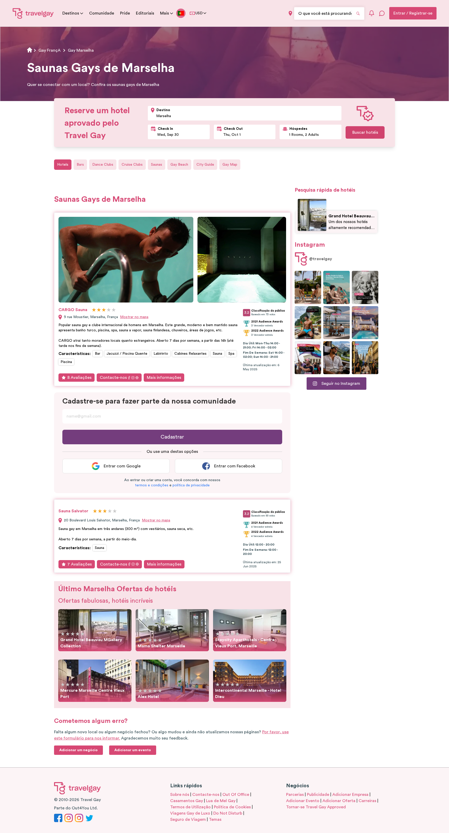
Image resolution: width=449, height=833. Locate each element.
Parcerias (295, 794)
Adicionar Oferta (338, 801)
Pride (125, 13)
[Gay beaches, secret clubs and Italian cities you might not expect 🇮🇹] (336, 287)
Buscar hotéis (365, 132)
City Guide (205, 164)
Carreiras (367, 801)
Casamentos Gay (186, 801)
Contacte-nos (113, 377)
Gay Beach (179, 164)
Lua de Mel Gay (220, 801)
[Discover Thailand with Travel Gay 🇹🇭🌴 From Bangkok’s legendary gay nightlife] (308, 322)
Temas (215, 819)
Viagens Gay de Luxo (190, 813)
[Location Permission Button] (290, 13)
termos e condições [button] (151, 485)
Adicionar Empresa (350, 794)
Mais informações (164, 377)
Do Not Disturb (227, 813)
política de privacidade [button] (191, 485)
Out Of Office (235, 794)
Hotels (62, 164)
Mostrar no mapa (134, 317)
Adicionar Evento (302, 801)
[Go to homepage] (33, 13)
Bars (80, 164)
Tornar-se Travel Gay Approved (316, 807)
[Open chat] (382, 13)
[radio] (93, 310)
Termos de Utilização (190, 807)
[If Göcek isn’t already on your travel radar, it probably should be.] (308, 287)
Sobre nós (179, 794)
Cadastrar (172, 437)
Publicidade (318, 794)
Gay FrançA (49, 50)
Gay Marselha (81, 50)
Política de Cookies (232, 807)
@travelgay (320, 259)
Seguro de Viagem (188, 819)
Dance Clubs (102, 164)
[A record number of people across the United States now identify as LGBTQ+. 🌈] (308, 357)
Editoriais (145, 13)
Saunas (156, 164)
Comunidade (101, 13)
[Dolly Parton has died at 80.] (365, 287)
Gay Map (229, 164)
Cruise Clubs (132, 164)
